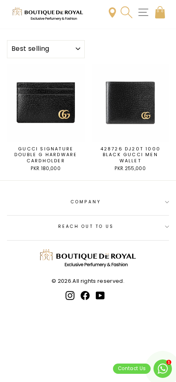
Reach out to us (86, 226)
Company (86, 202)
